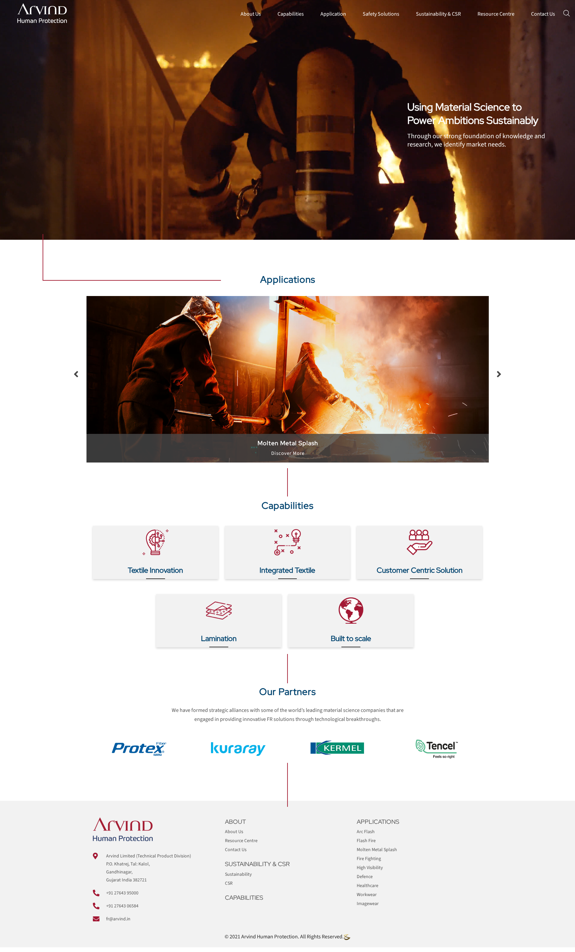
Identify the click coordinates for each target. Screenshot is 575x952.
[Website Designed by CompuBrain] (347, 936)
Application (333, 14)
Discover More (288, 448)
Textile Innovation (155, 570)
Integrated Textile (287, 570)
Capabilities (291, 14)
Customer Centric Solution (420, 570)
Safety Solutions (381, 14)
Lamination (219, 638)
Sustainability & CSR (438, 14)
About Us (251, 14)
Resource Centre (496, 14)
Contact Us (543, 14)
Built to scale (351, 638)
